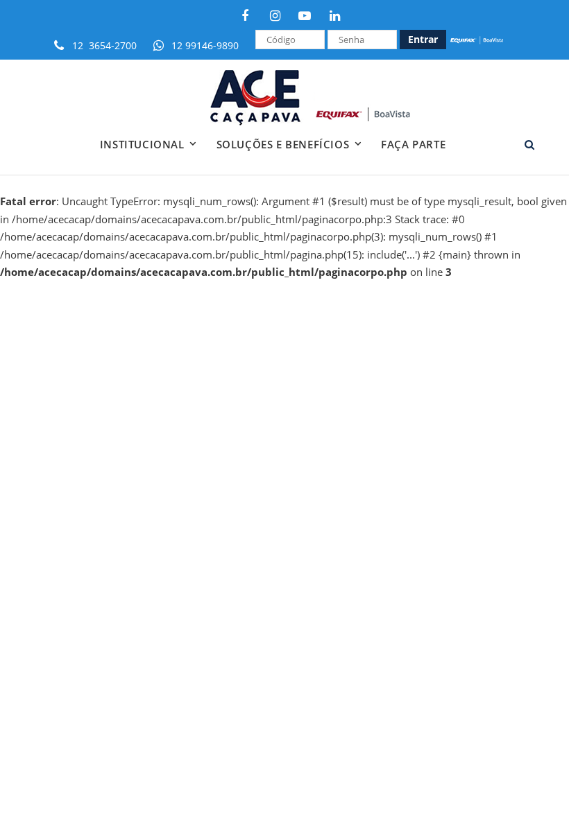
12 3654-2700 (104, 45)
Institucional (142, 144)
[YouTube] (304, 15)
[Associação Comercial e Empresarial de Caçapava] (326, 97)
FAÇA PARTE (413, 144)
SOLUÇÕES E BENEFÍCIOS (283, 144)
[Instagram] (274, 15)
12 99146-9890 (205, 45)
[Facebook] (245, 15)
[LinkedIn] (334, 15)
